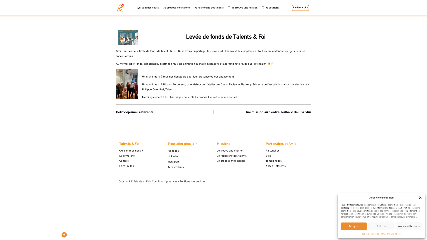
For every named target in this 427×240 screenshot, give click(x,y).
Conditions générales (164, 181)
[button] (420, 197)
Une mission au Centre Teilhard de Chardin (278, 112)
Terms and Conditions (390, 233)
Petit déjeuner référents (134, 112)
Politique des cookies (192, 181)
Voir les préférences (409, 226)
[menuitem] (148, 7)
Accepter (354, 226)
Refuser (381, 226)
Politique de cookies (370, 233)
